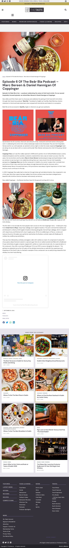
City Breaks (55, 495)
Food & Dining (46, 21)
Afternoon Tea (23, 502)
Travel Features (56, 490)
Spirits (37, 507)
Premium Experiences (28, 21)
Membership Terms (8, 529)
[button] (65, 9)
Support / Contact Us (9, 526)
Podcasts (22, 507)
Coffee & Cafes (23, 497)
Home (4, 76)
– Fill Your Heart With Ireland (58, 498)
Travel (55, 484)
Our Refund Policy (8, 536)
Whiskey (38, 502)
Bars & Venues (23, 495)
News (14, 21)
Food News (22, 487)
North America (56, 503)
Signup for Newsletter (9, 521)
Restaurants (22, 492)
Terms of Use (6, 531)
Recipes (58, 21)
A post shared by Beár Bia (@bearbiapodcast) (25, 305)
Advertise (5, 524)
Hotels (21, 490)
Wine (37, 490)
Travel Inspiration (57, 492)
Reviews (6, 494)
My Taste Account (8, 519)
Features (5, 21)
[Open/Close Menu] (12, 15)
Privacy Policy (7, 534)
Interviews (22, 504)
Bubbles (38, 492)
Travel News (55, 487)
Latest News (8, 487)
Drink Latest (39, 487)
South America (56, 506)
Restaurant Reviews (25, 500)
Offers (5, 490)
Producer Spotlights (25, 509)
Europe (54, 501)
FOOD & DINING (24, 484)
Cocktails (38, 500)
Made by (63, 546)
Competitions (8, 500)
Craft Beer (39, 497)
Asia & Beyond (56, 508)
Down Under (55, 511)
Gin (37, 504)
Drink (38, 484)
